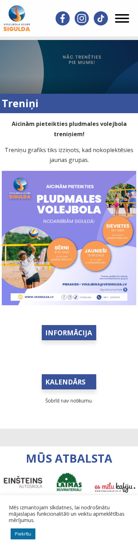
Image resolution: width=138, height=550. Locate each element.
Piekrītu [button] (23, 534)
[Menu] (122, 18)
